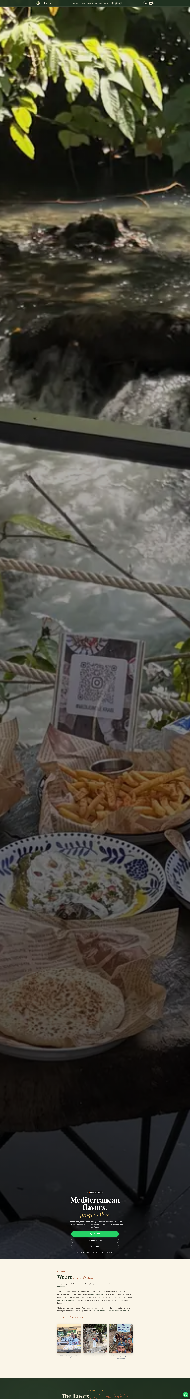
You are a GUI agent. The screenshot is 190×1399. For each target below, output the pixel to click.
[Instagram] (112, 3)
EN (151, 3)
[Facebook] (116, 3)
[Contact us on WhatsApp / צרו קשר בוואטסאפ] (185, 1394)
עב (146, 3)
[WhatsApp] (120, 3)
